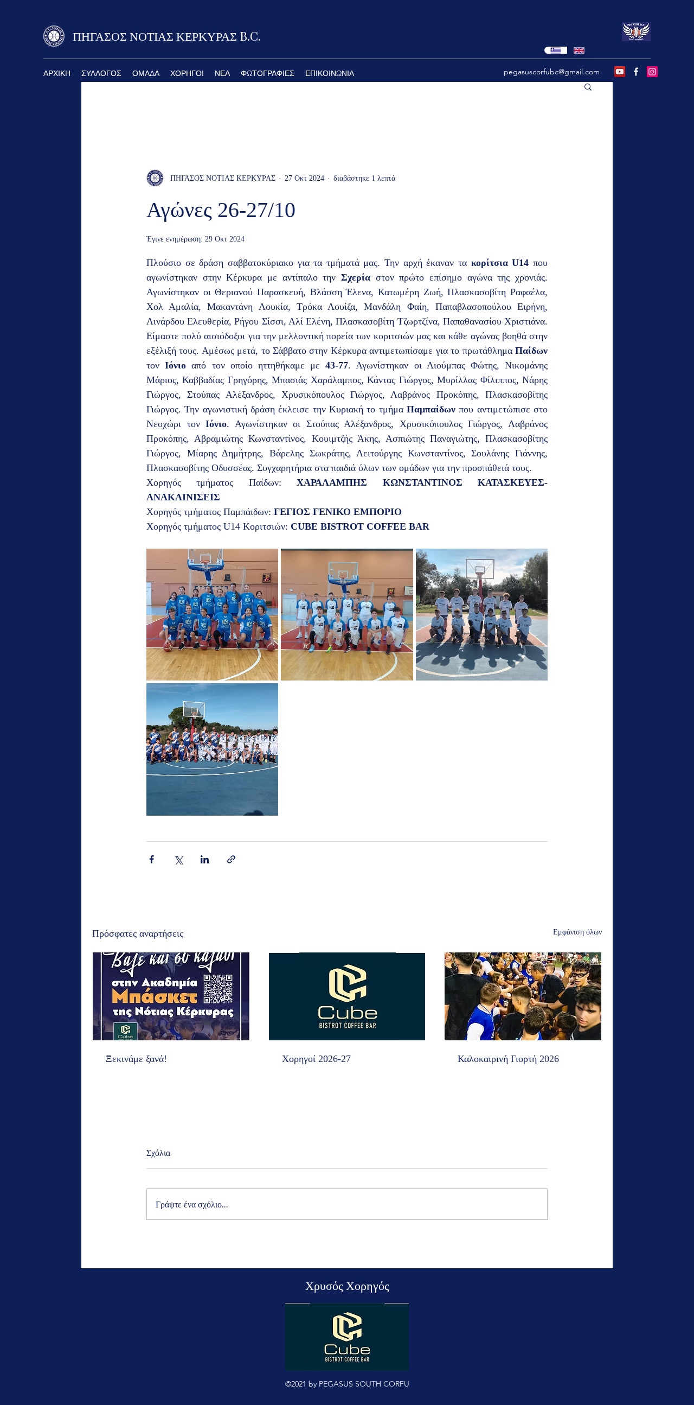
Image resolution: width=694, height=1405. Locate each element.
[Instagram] (652, 71)
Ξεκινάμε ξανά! (136, 1058)
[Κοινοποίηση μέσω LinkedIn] (205, 859)
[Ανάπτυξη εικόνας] (212, 615)
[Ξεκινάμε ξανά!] (171, 996)
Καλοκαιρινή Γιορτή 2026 (508, 1058)
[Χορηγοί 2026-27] (347, 996)
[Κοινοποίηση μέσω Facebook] (151, 859)
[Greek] (555, 50)
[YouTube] (619, 71)
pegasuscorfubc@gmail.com (552, 72)
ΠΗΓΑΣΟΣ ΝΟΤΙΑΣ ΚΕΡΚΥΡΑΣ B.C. (167, 36)
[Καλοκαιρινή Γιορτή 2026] (523, 996)
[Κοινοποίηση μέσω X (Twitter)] (178, 859)
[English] (578, 50)
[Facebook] (636, 71)
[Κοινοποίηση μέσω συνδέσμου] (231, 859)
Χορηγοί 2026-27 (316, 1058)
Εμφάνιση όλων (577, 932)
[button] (146, 73)
